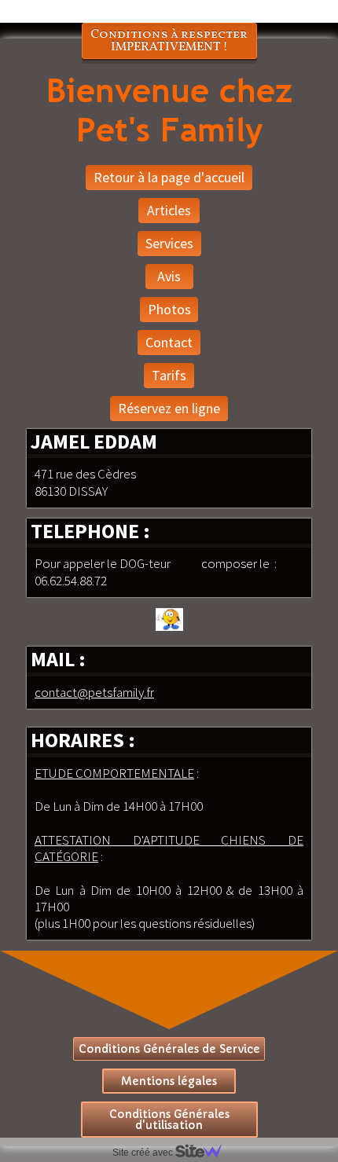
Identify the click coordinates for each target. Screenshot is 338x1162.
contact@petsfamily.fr (94, 692)
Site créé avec (143, 1152)
